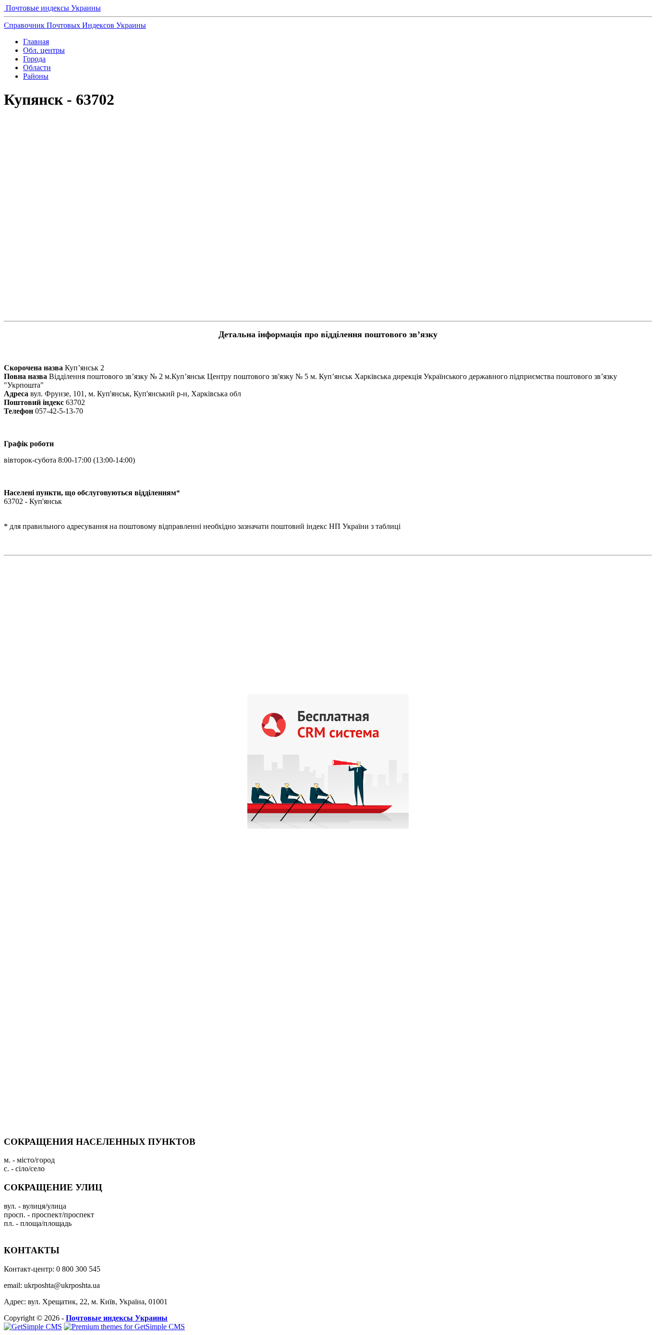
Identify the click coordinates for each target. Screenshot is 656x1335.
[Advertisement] (328, 152)
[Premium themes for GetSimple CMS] (124, 1327)
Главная (36, 41)
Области (37, 67)
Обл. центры (44, 50)
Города (34, 59)
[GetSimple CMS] (33, 1327)
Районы (36, 76)
